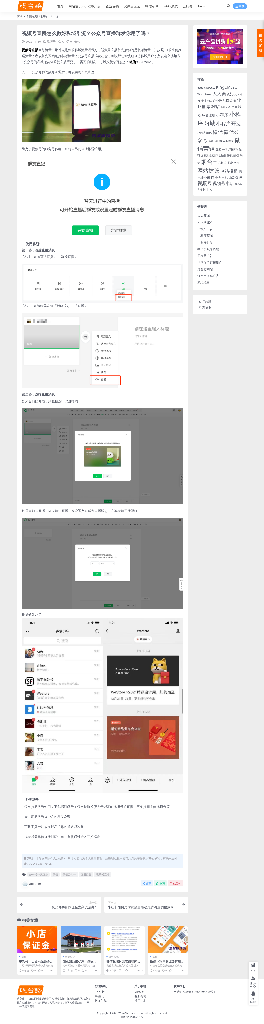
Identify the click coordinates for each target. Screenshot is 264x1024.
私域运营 (226, 163)
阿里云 (207, 189)
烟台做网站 (205, 269)
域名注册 (208, 115)
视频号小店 (223, 183)
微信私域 (151, 6)
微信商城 (213, 141)
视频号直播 (103, 874)
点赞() (177, 883)
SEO (235, 87)
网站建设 (208, 170)
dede (200, 87)
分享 (148, 883)
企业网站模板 (222, 100)
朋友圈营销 (225, 155)
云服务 (188, 6)
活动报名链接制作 (209, 262)
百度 (216, 163)
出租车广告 (205, 229)
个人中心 (101, 992)
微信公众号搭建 (208, 249)
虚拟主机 (221, 177)
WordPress (204, 94)
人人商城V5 (205, 222)
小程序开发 (228, 123)
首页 (60, 6)
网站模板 (229, 171)
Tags (201, 6)
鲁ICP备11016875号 (132, 1017)
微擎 (218, 149)
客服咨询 (140, 996)
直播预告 (86, 874)
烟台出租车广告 (208, 276)
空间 (236, 163)
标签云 (99, 996)
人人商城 (221, 94)
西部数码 (235, 177)
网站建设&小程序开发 (84, 6)
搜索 (206, 155)
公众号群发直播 (38, 874)
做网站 (213, 106)
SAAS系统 (170, 6)
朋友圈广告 (205, 256)
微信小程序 (226, 141)
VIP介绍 (139, 992)
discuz (209, 87)
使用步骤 (205, 302)
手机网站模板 (232, 149)
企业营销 (112, 6)
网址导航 (101, 1000)
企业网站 (206, 100)
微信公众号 (69, 874)
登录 (241, 6)
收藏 (162, 883)
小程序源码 (204, 133)
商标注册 (231, 107)
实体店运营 (132, 6)
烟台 (207, 162)
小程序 (222, 115)
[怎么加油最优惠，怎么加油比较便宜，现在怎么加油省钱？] (81, 939)
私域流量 (203, 282)
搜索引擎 (213, 155)
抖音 (200, 155)
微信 (55, 874)
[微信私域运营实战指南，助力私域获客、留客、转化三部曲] (124, 939)
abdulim (35, 884)
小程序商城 (205, 235)
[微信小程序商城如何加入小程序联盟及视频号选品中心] (168, 939)
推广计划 (140, 1000)
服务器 (235, 155)
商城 (222, 107)
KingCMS (224, 87)
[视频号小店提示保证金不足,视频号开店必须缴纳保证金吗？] (37, 939)
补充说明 (205, 307)
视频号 (45, 16)
